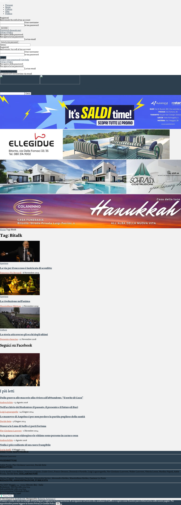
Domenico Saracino (9, 339)
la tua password (32, 25)
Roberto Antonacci (46, 499)
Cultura (8, 9)
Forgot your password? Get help (14, 60)
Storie (8, 7)
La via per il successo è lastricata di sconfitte (26, 268)
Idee (7, 12)
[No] (61, 504)
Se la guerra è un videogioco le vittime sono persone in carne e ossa (39, 436)
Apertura (4, 263)
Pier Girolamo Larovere (11, 431)
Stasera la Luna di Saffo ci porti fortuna (23, 426)
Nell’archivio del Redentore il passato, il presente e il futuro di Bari (39, 407)
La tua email (30, 39)
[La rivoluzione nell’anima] (20, 295)
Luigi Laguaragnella (9, 412)
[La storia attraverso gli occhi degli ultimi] (20, 328)
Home (3, 230)
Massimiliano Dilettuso (10, 306)
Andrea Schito (6, 403)
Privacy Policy (6, 33)
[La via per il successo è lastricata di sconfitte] (20, 261)
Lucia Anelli (5, 450)
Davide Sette (5, 422)
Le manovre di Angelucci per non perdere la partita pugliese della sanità (42, 417)
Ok (58, 504)
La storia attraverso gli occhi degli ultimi (24, 334)
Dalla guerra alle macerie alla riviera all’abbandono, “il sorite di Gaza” (41, 398)
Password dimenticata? (10, 30)
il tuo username (32, 23)
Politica (8, 14)
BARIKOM (20, 499)
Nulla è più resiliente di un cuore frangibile (25, 445)
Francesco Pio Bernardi (10, 273)
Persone (9, 5)
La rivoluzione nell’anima (15, 301)
